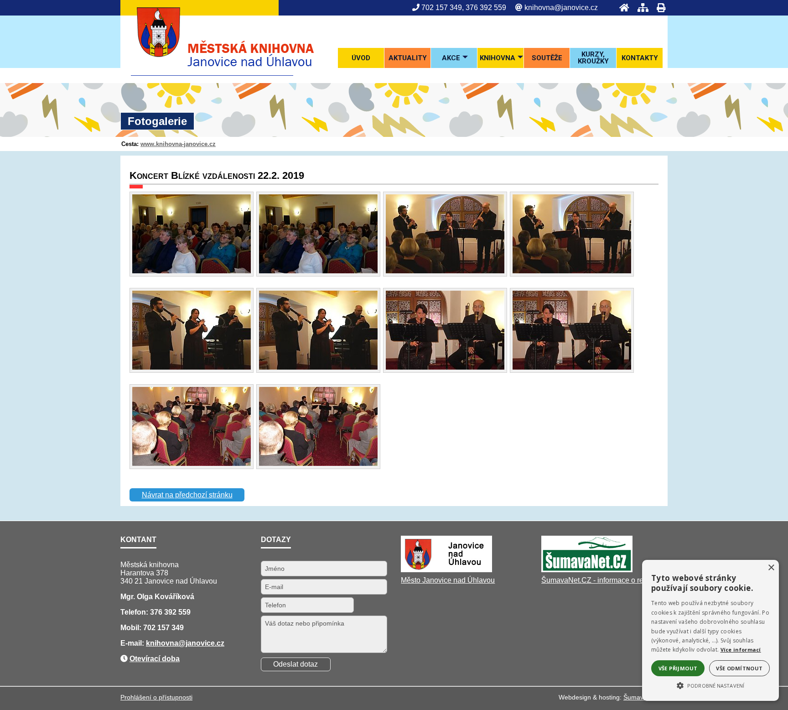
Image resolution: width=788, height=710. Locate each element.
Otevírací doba (155, 659)
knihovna (162, 643)
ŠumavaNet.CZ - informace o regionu (601, 580)
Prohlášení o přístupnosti (156, 697)
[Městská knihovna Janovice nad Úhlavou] (212, 73)
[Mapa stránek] (640, 7)
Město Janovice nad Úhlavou (448, 580)
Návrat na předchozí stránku (187, 495)
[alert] (710, 630)
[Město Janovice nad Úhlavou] (446, 570)
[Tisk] (658, 7)
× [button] (770, 567)
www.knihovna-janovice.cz (178, 144)
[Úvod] (621, 7)
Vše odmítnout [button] (739, 668)
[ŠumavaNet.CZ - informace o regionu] (586, 570)
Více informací (741, 649)
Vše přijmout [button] (678, 668)
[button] (710, 685)
